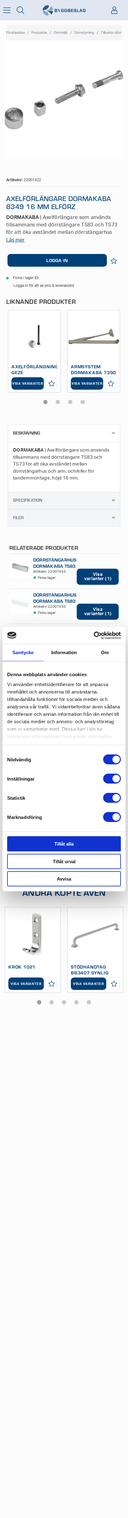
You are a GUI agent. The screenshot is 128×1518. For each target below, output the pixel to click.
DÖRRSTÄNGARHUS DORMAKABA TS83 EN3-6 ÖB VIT (55, 601)
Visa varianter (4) (88, 986)
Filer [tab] (18, 517)
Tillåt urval (64, 861)
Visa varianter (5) (26, 986)
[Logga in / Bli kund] (114, 10)
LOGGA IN (57, 260)
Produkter (39, 32)
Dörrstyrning (84, 32)
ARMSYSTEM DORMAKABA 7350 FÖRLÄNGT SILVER (93, 372)
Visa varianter (27, 383)
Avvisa (64, 878)
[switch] (112, 779)
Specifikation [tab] (27, 500)
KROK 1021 (21, 967)
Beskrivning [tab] (26, 433)
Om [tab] (105, 652)
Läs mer (15, 240)
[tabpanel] (34, 351)
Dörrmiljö (61, 32)
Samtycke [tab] (23, 652)
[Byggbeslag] (64, 10)
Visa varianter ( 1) (97, 576)
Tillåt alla (64, 843)
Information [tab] (64, 652)
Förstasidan (15, 32)
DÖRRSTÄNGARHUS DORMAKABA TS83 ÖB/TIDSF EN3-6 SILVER (55, 569)
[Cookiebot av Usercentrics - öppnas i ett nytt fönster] (93, 635)
